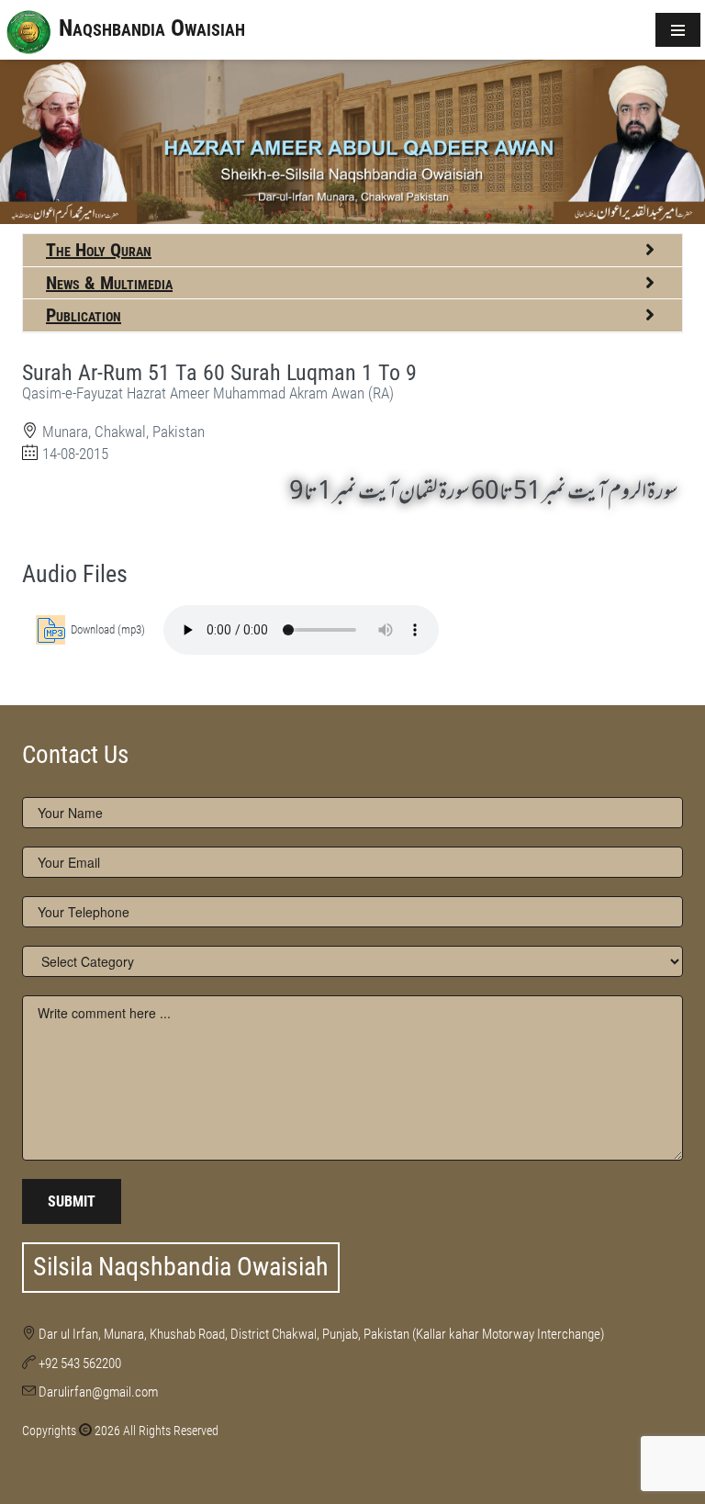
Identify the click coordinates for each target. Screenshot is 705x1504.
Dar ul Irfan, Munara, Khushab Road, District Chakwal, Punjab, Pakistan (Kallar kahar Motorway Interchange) (321, 1334)
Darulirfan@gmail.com (98, 1392)
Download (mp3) (108, 629)
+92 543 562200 (80, 1363)
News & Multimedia (109, 283)
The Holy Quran (98, 250)
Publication (83, 315)
